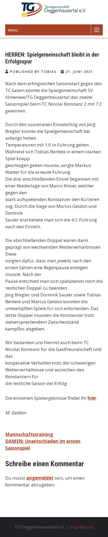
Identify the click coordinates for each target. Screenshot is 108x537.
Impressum (82, 527)
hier (92, 398)
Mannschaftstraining (29, 434)
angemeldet (39, 478)
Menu (13, 29)
